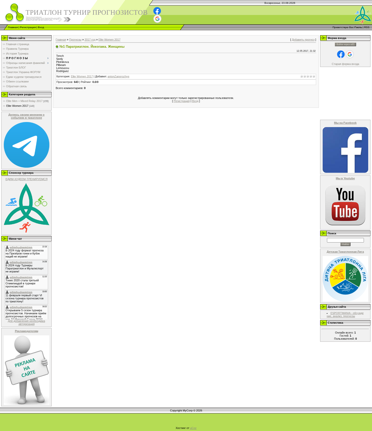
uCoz (193, 427)
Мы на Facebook (345, 122)
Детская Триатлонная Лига (345, 251)
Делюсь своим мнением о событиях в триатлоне (26, 116)
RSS (366, 27)
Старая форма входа (345, 63)
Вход (41, 27)
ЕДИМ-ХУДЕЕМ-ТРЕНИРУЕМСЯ (27, 179)
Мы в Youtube (345, 178)
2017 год (90, 39)
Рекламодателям (26, 331)
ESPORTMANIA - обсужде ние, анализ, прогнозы (345, 315)
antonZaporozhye (118, 76)
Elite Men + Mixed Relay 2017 (24, 100)
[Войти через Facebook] (157, 11)
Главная (13, 27)
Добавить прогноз (303, 39)
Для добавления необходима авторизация (26, 322)
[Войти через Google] (157, 19)
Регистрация (28, 27)
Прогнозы (75, 39)
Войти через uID (345, 44)
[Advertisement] (92, 32)
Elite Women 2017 (17, 105)
